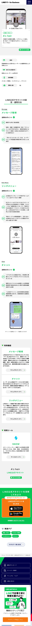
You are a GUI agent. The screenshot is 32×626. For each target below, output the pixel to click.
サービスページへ (16, 457)
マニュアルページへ (16, 370)
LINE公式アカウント (19, 555)
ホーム (3, 555)
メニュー (29, 3)
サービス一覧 (9, 555)
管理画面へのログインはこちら (16, 520)
